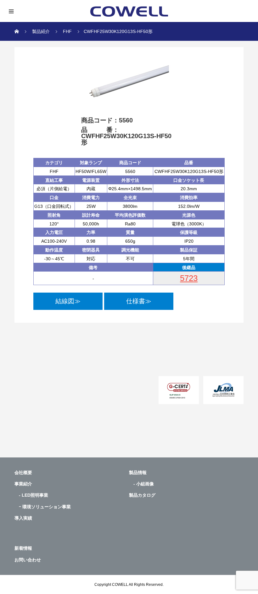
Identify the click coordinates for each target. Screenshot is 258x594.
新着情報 (23, 548)
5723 (189, 278)
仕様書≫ (138, 301)
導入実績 (23, 518)
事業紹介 (23, 483)
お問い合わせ (27, 559)
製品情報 (138, 472)
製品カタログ (142, 495)
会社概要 (23, 472)
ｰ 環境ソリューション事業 (42, 506)
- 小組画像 (141, 483)
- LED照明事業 (31, 495)
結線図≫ (68, 301)
